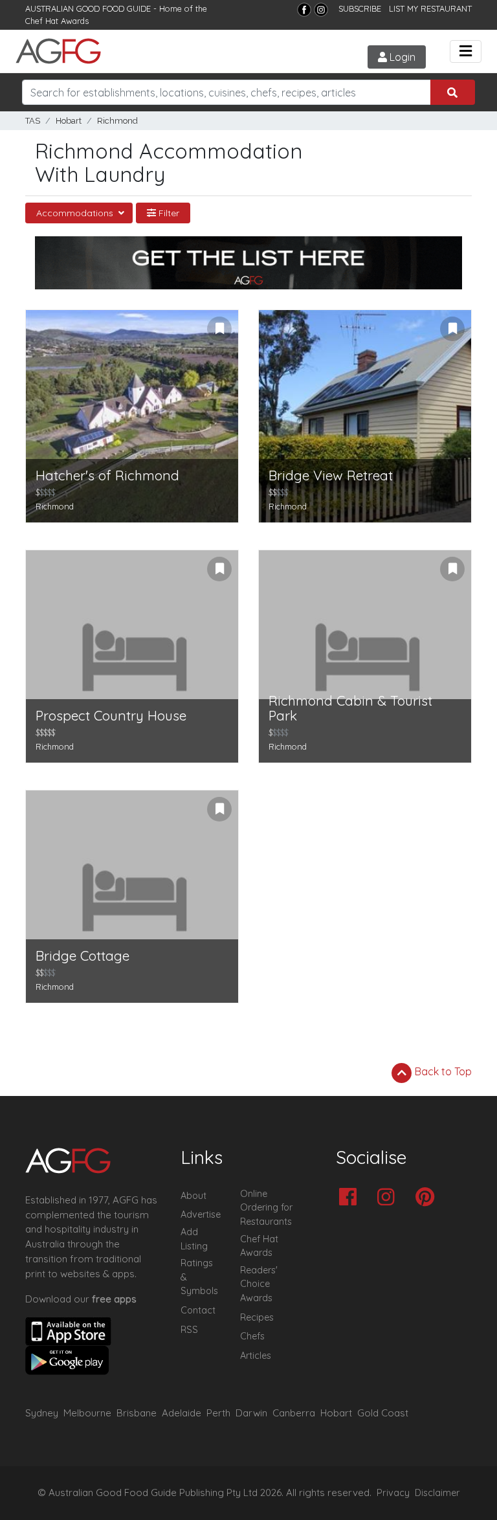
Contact (198, 1310)
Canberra (293, 1413)
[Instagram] (321, 10)
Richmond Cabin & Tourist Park (350, 708)
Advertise (201, 1214)
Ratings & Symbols (199, 1277)
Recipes (257, 1317)
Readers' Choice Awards (259, 1284)
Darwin (251, 1413)
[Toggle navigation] (465, 51)
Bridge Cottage (82, 955)
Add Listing (194, 1239)
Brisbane (136, 1413)
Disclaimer (437, 1493)
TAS (32, 121)
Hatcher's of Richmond (107, 475)
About (193, 1195)
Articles (255, 1355)
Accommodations (76, 213)
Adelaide (181, 1413)
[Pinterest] (428, 1198)
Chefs (252, 1336)
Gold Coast (382, 1413)
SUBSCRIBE (359, 8)
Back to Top (442, 1071)
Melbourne (87, 1413)
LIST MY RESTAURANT (430, 8)
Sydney (41, 1413)
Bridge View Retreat (331, 475)
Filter (167, 213)
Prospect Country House (111, 715)
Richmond (117, 121)
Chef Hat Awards (57, 21)
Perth (218, 1413)
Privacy (393, 1493)
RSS (189, 1330)
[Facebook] (304, 10)
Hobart (69, 121)
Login (401, 56)
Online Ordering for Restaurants (266, 1207)
